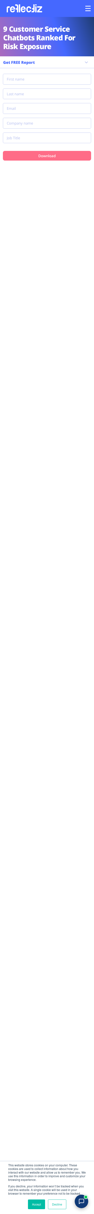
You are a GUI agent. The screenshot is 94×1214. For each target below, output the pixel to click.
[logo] (24, 8)
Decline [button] (57, 1204)
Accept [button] (36, 1204)
